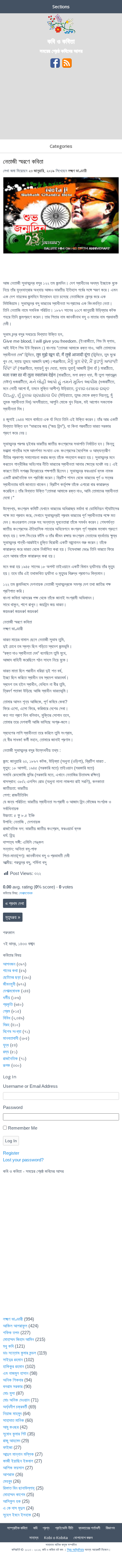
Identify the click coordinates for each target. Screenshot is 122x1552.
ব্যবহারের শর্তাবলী (89, 1528)
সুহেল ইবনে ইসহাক (17, 1514)
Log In (11, 1140)
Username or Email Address (30, 1086)
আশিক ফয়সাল (13, 1467)
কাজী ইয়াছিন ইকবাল (18, 1460)
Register (11, 1152)
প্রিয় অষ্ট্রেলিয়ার (75, 1549)
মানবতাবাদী (10, 1038)
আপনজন (9, 963)
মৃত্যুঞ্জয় (12, 917)
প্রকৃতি (8, 1004)
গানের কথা (10, 970)
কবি (35, 1528)
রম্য (6, 1051)
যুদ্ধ (6, 1044)
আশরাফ (8, 1474)
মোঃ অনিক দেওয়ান (16, 1399)
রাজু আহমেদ (11, 1440)
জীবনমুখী (9, 983)
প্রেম (6, 1011)
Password (13, 1107)
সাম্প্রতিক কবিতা (17, 1528)
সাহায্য (33, 1537)
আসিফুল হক (12, 1501)
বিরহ (6, 1024)
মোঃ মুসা (9, 1393)
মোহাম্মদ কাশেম (14, 1494)
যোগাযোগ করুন (83, 1537)
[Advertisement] (61, 105)
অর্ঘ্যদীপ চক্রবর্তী (15, 1406)
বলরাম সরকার (13, 1386)
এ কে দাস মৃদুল (14, 1507)
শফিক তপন (11, 1332)
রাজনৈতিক (10, 1058)
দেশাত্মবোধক (26, 893)
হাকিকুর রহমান (13, 1366)
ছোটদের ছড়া (12, 977)
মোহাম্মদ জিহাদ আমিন (18, 1339)
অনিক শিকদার (13, 1379)
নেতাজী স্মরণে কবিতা (23, 161)
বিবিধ (6, 1017)
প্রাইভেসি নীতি (64, 1528)
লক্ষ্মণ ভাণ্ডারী (77, 171)
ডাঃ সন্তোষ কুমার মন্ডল (19, 1352)
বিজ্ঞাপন (110, 1528)
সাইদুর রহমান (13, 1359)
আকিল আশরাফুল (15, 1325)
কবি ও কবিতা (61, 41)
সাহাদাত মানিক (13, 1420)
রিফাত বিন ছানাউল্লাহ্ (19, 1487)
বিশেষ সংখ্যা (12, 1031)
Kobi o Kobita (56, 1537)
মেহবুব (7, 1481)
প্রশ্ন (46, 1528)
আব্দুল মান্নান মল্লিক (18, 1454)
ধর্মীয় (6, 997)
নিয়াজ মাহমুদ (12, 1413)
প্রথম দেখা (14, 903)
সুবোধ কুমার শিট (14, 1433)
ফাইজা (7, 1447)
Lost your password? (23, 1159)
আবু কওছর (11, 1427)
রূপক (6, 1065)
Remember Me (22, 1127)
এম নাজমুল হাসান (15, 1373)
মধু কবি (8, 1346)
